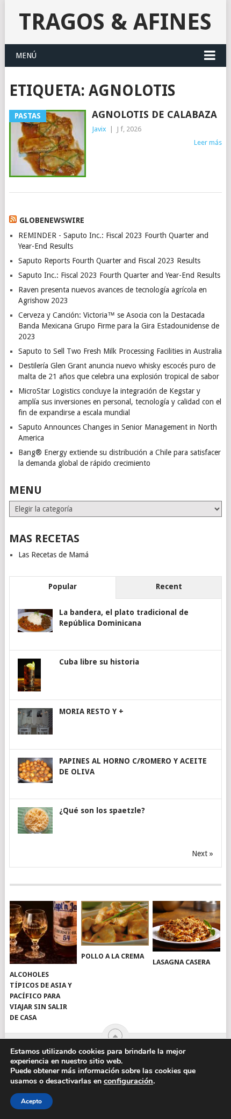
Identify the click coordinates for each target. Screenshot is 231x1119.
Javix (99, 129)
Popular (62, 586)
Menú (26, 55)
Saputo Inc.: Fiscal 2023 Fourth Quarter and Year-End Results (119, 275)
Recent (169, 586)
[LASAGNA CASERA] (186, 926)
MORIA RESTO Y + (91, 711)
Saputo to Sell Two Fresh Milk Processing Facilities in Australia (120, 351)
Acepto (31, 1101)
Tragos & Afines (115, 22)
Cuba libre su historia (99, 662)
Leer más (208, 142)
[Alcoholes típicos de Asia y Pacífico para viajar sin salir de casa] (43, 932)
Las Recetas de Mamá (53, 554)
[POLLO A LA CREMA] (114, 923)
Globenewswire (51, 220)
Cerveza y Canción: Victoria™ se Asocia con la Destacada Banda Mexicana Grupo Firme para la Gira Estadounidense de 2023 (118, 326)
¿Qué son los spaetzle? (102, 810)
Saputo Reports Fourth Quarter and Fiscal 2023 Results (109, 260)
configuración (128, 1081)
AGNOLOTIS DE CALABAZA (154, 114)
